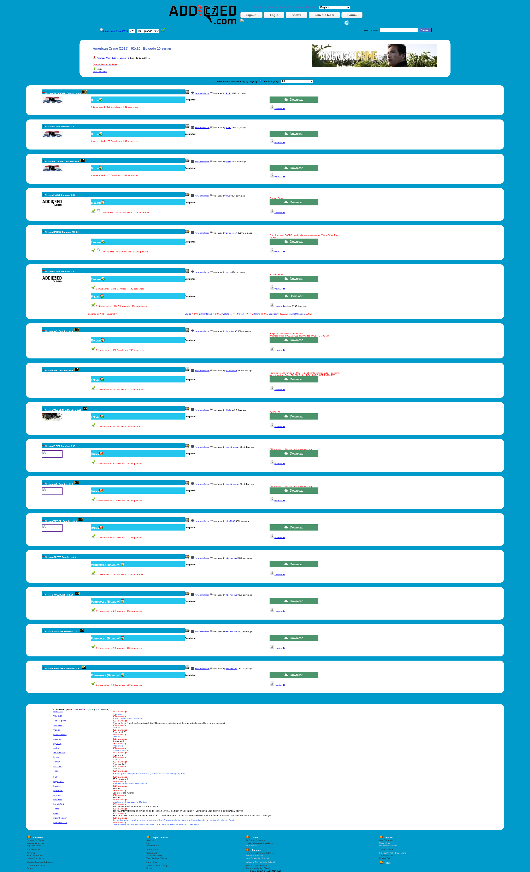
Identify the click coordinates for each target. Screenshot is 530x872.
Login (274, 15)
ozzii (55, 771)
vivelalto (225, 314)
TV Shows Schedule (255, 840)
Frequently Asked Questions (259, 843)
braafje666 (58, 804)
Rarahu (256, 314)
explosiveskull (59, 734)
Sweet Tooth (152, 849)
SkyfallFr (241, 314)
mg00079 (58, 790)
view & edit (280, 108)
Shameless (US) (154, 855)
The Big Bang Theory (156, 858)
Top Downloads (34, 849)
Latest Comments (35, 858)
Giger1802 (58, 781)
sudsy (56, 748)
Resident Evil (152, 845)
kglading (57, 743)
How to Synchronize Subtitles (260, 853)
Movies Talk (384, 858)
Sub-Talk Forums (35, 855)
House (149, 868)
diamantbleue (205, 314)
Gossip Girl (151, 853)
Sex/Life (150, 840)
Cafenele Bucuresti (36, 865)
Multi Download (100, 71)
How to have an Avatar (256, 865)
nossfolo (57, 739)
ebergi (56, 809)
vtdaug (56, 730)
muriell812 (58, 711)
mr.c (228, 196)
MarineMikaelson (297, 314)
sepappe (57, 795)
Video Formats (386, 849)
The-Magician (59, 721)
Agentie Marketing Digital (258, 868)
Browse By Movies (35, 843)
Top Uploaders (34, 845)
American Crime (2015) (107, 58)
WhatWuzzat (59, 752)
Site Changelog (386, 840)
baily (55, 777)
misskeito (57, 766)
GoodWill (57, 799)
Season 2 (124, 58)
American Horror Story (156, 865)
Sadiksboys (274, 314)
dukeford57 (231, 233)
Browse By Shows (35, 840)
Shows (296, 15)
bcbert (56, 757)
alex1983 (230, 521)
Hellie (228, 410)
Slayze (188, 314)
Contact (30, 868)
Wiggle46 (57, 716)
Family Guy (151, 862)
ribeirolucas (231, 558)
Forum (352, 15)
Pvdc (228, 93)
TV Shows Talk (386, 855)
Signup (251, 15)
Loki (148, 843)
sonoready (58, 725)
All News (31, 853)
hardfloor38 (231, 331)
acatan (56, 762)
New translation (202, 93)
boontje (57, 786)
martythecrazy (232, 447)
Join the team (324, 15)
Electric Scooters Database (40, 862)
